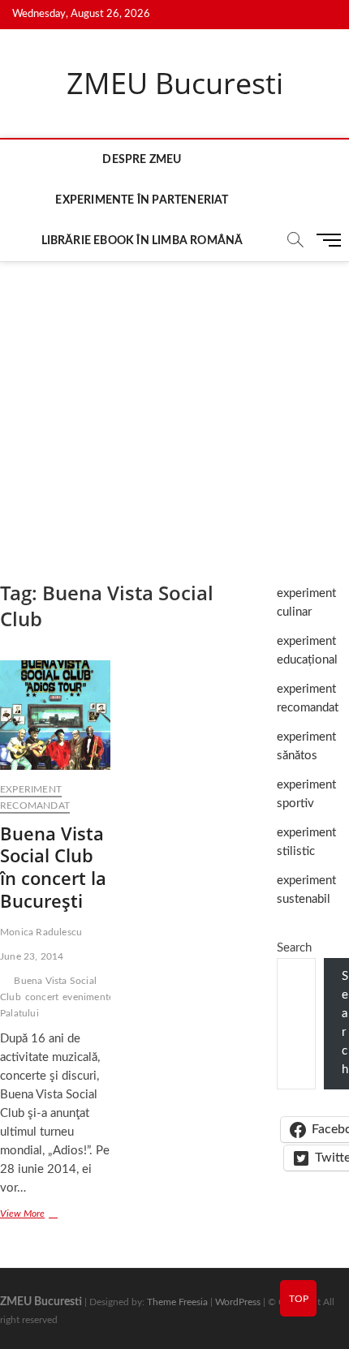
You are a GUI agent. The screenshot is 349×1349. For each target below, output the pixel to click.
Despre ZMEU (141, 159)
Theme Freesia (177, 1302)
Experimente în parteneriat (141, 200)
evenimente (88, 997)
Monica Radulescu (41, 932)
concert (41, 997)
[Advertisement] (174, 404)
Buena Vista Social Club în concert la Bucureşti (53, 867)
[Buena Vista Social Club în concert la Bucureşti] (55, 715)
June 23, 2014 (32, 956)
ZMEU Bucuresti (175, 83)
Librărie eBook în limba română (142, 241)
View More (40, 1215)
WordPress (238, 1302)
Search (294, 948)
